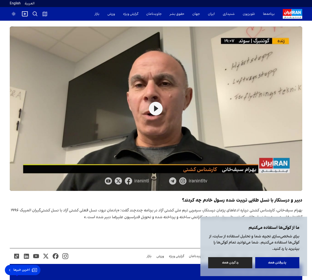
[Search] (35, 13)
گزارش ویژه (130, 14)
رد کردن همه (230, 262)
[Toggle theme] (14, 14)
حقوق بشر (177, 14)
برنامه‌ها (269, 14)
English (15, 3)
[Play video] (25, 14)
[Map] (44, 13)
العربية (30, 3)
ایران (211, 14)
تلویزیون (249, 14)
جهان (196, 14)
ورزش (111, 14)
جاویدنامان (154, 14)
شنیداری (229, 14)
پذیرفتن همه (277, 262)
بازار (97, 14)
